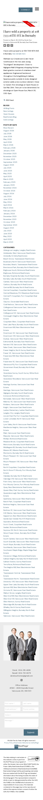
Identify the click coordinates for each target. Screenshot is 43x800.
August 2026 (8, 130)
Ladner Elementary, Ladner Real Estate (19, 410)
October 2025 (9, 159)
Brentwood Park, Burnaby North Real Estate (20, 267)
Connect (25, 10)
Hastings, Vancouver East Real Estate (18, 390)
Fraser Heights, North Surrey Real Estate (19, 350)
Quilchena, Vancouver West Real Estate (19, 499)
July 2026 (7, 133)
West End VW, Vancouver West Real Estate (20, 599)
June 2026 (7, 136)
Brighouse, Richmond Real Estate (16, 273)
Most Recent (8, 128)
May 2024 (7, 202)
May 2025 (7, 173)
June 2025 (7, 171)
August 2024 (8, 193)
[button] (25, 9)
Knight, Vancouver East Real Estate (17, 407)
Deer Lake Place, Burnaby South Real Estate (20, 324)
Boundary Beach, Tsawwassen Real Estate (20, 264)
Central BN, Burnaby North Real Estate (18, 287)
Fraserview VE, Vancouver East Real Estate (20, 361)
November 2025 (9, 156)
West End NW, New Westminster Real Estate (21, 596)
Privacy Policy (8, 743)
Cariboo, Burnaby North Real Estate (17, 284)
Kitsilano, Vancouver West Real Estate (18, 404)
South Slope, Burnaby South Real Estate (19, 544)
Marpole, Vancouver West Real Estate (18, 436)
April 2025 (7, 176)
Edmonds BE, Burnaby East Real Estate (23, 42)
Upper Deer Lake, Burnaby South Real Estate (21, 584)
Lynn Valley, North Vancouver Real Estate (19, 424)
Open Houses (8, 114)
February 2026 (9, 148)
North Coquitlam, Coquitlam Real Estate (19, 467)
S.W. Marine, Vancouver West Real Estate (19, 513)
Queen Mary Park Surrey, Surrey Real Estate (20, 490)
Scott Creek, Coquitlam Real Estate (17, 524)
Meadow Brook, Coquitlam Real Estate (18, 441)
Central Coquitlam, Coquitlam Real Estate (20, 290)
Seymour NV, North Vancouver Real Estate (20, 530)
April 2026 (7, 142)
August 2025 (8, 165)
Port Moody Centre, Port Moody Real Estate (21, 484)
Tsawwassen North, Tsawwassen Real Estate (21, 579)
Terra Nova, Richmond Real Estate (17, 564)
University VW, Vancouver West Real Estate (20, 581)
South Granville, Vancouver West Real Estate (21, 541)
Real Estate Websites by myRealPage (26, 743)
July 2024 (7, 196)
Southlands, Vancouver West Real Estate (19, 547)
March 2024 (8, 208)
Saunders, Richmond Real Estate (16, 521)
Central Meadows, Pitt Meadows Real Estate (21, 293)
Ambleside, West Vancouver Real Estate (19, 253)
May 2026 (7, 139)
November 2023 (9, 219)
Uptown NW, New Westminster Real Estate (20, 587)
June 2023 (7, 233)
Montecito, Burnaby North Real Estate (18, 453)
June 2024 (7, 199)
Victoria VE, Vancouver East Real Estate (19, 590)
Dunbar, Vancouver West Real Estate (18, 339)
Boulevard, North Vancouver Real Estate (19, 262)
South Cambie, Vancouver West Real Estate (20, 539)
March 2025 (8, 179)
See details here (18, 54)
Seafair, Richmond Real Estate (15, 527)
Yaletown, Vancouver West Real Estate (19, 616)
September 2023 (10, 225)
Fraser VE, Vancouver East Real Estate (18, 353)
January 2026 (9, 150)
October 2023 (9, 222)
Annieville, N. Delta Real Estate (15, 256)
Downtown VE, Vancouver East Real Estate (20, 333)
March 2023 (8, 242)
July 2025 (7, 168)
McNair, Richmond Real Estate (15, 439)
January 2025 (9, 185)
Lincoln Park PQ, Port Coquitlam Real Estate (20, 416)
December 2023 (9, 216)
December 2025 (10, 153)
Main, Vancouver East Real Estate (16, 433)
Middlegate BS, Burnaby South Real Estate (20, 447)
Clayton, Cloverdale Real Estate (16, 301)
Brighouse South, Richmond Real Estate (19, 270)
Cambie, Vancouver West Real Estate (18, 282)
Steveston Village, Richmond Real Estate (19, 556)
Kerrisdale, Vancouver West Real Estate (19, 399)
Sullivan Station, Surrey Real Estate (17, 561)
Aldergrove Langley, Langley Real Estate (19, 250)
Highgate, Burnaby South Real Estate (18, 393)
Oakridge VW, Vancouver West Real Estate (20, 479)
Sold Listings (8, 120)
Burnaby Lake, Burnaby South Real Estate (19, 279)
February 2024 (9, 211)
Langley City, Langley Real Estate (16, 413)
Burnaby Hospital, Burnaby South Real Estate (21, 276)
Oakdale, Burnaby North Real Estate (17, 476)
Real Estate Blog (9, 117)
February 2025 (9, 182)
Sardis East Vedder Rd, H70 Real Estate (19, 519)
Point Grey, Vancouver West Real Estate (19, 481)
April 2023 (7, 239)
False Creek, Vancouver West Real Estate (19, 347)
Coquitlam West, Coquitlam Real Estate (19, 321)
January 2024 (9, 213)
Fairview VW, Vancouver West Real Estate (20, 344)
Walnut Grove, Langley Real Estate (17, 593)
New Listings (8, 111)
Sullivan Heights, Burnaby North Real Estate (20, 559)
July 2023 (7, 230)
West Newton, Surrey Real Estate (16, 601)
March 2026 (8, 145)
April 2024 (7, 205)
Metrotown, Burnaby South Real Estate (19, 444)
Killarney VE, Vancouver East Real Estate (19, 402)
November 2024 (10, 188)
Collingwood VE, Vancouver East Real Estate (21, 313)
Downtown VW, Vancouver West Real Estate (21, 336)
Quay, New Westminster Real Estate (17, 487)
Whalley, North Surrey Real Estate (16, 607)
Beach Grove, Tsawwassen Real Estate (18, 259)
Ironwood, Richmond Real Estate (16, 396)
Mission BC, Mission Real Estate (15, 450)
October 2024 (9, 191)
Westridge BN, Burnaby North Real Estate (19, 604)
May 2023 (7, 236)
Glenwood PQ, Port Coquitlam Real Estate (20, 364)
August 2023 (8, 228)
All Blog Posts (8, 108)
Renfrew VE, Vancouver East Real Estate (19, 510)
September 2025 (10, 162)
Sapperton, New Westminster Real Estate (20, 516)
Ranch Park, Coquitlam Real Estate (17, 501)
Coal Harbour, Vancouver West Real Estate (20, 304)
